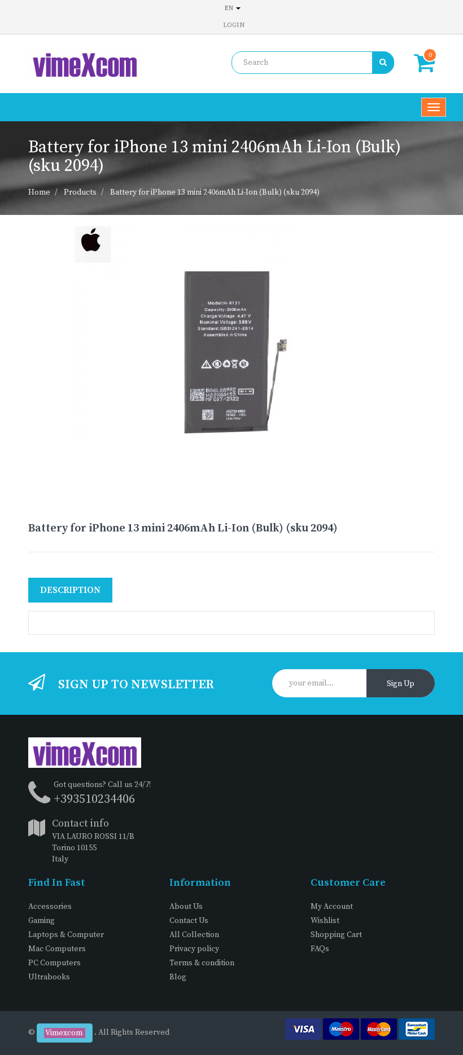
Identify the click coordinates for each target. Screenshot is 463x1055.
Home (39, 192)
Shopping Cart (336, 935)
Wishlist (325, 921)
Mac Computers (57, 949)
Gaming (41, 921)
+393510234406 (94, 799)
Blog (177, 977)
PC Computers (54, 963)
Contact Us (188, 921)
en (230, 8)
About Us (186, 907)
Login (233, 25)
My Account (332, 907)
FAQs (320, 949)
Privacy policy (194, 949)
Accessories (50, 907)
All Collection (194, 935)
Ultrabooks (49, 977)
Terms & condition (201, 963)
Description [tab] (70, 590)
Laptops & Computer (66, 935)
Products (80, 192)
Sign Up (400, 684)
